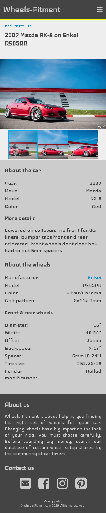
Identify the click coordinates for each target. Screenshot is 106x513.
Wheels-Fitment (31, 9)
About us (17, 404)
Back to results (18, 26)
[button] (100, 64)
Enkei (94, 277)
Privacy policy (53, 501)
